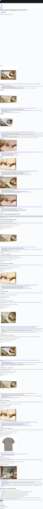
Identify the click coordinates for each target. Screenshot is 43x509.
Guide (2, 6)
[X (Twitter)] (1, 500)
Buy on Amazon (1, 89)
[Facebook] (0, 500)
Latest (2, 5)
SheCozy (1, 7)
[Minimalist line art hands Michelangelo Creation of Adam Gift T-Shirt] (8, 452)
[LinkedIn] (2, 500)
